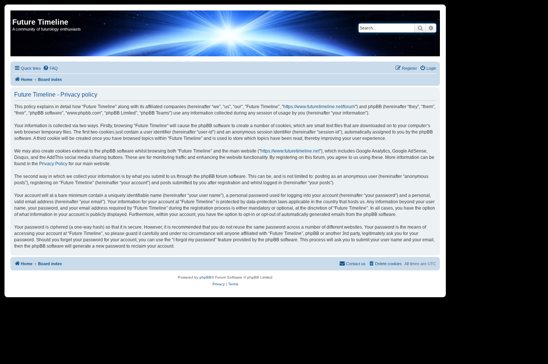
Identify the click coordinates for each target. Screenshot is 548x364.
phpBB (205, 277)
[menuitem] (50, 68)
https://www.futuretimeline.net (290, 151)
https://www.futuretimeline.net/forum (319, 106)
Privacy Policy (53, 163)
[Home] (16, 14)
